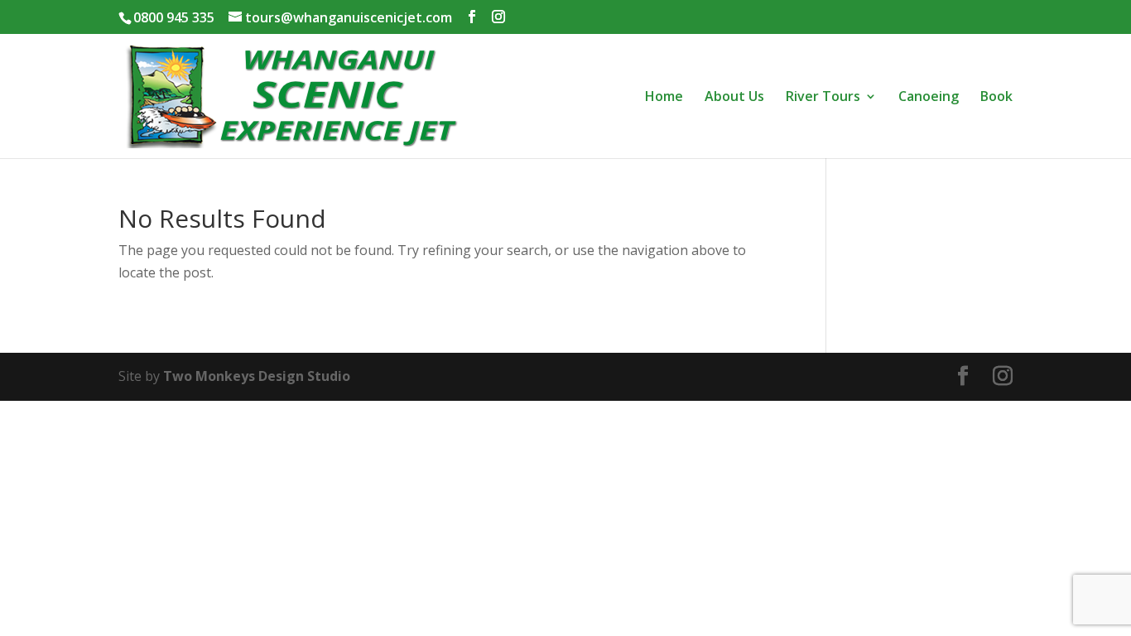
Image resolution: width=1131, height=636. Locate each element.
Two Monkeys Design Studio (256, 376)
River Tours (823, 97)
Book (996, 97)
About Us (734, 97)
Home (664, 97)
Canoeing (928, 97)
